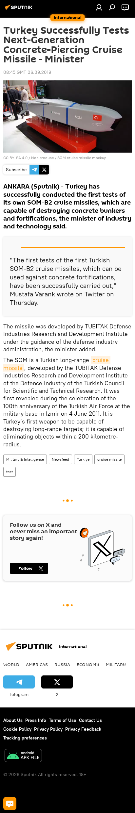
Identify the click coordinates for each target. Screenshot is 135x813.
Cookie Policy (17, 729)
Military (116, 664)
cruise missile (109, 459)
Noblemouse (42, 157)
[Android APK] (23, 756)
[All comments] (9, 803)
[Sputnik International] (19, 10)
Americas (37, 664)
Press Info (35, 720)
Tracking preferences (25, 738)
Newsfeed (60, 459)
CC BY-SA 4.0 (15, 157)
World (11, 664)
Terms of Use (62, 720)
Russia (62, 664)
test (9, 471)
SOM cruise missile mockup (81, 157)
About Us (13, 720)
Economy (88, 664)
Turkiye (83, 459)
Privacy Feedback (83, 729)
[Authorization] (99, 7)
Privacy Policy (48, 729)
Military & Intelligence (25, 459)
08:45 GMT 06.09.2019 (27, 72)
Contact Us (90, 720)
